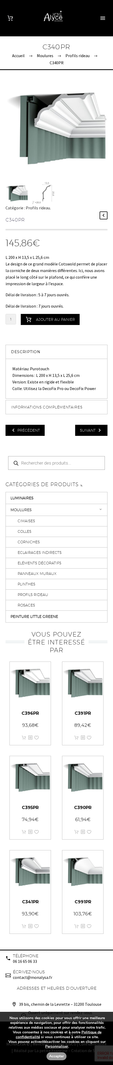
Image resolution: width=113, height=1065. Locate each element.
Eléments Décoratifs (39, 563)
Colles (24, 531)
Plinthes (26, 584)
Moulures (21, 510)
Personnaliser (56, 1046)
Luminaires (22, 498)
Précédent (28, 430)
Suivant (88, 430)
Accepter (56, 1056)
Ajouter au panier (55, 319)
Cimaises (26, 521)
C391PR (83, 713)
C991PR (83, 901)
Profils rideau (38, 207)
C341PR (30, 901)
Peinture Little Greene (34, 616)
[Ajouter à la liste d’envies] (36, 737)
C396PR (30, 713)
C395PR (30, 807)
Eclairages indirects (39, 552)
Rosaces (26, 605)
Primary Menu (102, 18)
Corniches (29, 542)
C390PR (82, 807)
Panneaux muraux (37, 573)
